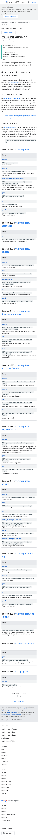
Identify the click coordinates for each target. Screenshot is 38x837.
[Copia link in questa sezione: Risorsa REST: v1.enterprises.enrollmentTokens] (21, 369)
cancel (4, 324)
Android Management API (17, 2)
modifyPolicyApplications (11, 520)
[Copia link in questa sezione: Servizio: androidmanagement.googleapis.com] (19, 75)
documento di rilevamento (12, 98)
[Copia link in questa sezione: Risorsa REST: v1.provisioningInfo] (3, 647)
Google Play (4, 790)
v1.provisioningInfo (24, 643)
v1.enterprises (22, 149)
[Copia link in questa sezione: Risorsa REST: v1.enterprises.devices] (11, 252)
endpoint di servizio (10, 127)
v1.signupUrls (21, 671)
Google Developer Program (9, 729)
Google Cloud (5, 787)
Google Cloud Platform (8, 814)
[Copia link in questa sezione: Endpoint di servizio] (20, 123)
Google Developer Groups (8, 732)
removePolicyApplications (11, 539)
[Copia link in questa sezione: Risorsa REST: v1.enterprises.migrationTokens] (20, 430)
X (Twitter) (4, 761)
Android (3, 772)
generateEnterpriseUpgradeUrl (13, 178)
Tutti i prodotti (5, 820)
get (3, 193)
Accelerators (5, 738)
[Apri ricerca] (29, 2)
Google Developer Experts (8, 735)
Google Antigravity (6, 784)
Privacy (10, 828)
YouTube (4, 764)
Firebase (3, 778)
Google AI (4, 817)
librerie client (13, 82)
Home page (4, 22)
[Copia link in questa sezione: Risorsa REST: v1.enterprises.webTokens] (10, 617)
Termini (3, 828)
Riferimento (7, 25)
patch (4, 210)
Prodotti (12, 22)
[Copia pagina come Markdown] (9, 40)
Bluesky (3, 752)
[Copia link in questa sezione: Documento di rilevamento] (26, 94)
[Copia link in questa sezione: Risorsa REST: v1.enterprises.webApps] (8, 557)
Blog (2, 749)
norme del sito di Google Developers (11, 714)
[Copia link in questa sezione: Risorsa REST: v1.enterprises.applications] (15, 226)
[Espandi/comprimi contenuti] (14, 45)
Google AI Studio (6, 781)
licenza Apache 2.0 (12, 712)
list (3, 201)
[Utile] (18, 28)
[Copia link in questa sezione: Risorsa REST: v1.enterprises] (31, 150)
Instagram (4, 755)
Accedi (34, 2)
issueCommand (7, 279)
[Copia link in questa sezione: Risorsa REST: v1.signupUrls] (30, 672)
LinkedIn (3, 758)
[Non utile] (21, 28)
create (4, 159)
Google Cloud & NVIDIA (7, 741)
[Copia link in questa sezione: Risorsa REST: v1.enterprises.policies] (11, 484)
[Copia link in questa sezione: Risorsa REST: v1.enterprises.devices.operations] (22, 314)
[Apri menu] (3, 2)
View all (3, 793)
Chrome (3, 775)
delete (4, 168)
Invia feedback (8, 32)
